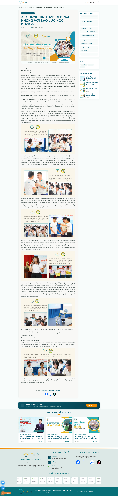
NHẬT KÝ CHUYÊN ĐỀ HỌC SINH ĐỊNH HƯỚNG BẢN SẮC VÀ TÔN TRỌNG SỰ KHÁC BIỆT (91, 80)
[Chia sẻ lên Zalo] (50, 394)
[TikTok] (99, 462)
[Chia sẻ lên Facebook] (46, 394)
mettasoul (58, 390)
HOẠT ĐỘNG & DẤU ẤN (57, 2)
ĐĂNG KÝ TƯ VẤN (91, 405)
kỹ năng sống (51, 390)
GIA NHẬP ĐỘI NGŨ (68, 2)
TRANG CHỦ (37, 2)
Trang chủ (20, 7)
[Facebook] (78, 462)
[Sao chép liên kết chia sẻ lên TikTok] (54, 394)
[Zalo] (92, 462)
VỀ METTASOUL (45, 2)
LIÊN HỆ (76, 2)
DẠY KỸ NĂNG (44, 390)
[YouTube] (85, 462)
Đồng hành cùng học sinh (29, 7)
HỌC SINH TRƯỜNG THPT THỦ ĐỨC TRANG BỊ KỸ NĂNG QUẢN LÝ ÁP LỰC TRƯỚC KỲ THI (91, 91)
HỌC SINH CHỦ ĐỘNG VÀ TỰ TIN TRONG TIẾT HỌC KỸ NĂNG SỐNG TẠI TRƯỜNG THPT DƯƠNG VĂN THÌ (58, 438)
